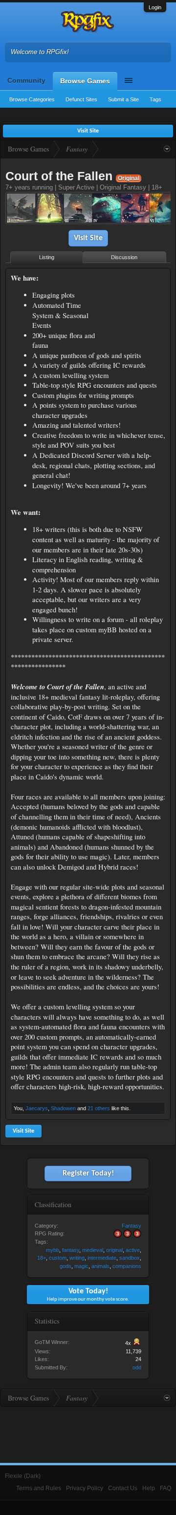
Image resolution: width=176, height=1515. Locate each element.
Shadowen (63, 1108)
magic (81, 1266)
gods (65, 1266)
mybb (52, 1250)
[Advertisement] (134, 303)
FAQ (165, 1488)
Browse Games (85, 81)
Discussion (124, 257)
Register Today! (88, 1173)
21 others (99, 1108)
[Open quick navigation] (167, 149)
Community (26, 80)
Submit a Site (123, 99)
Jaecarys (36, 1108)
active (133, 1250)
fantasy (70, 1250)
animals (100, 1266)
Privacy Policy (84, 1488)
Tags (155, 99)
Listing (46, 257)
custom (57, 1258)
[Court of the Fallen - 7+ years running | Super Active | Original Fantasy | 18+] (88, 209)
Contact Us (122, 1488)
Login (155, 7)
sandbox (129, 1258)
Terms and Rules (38, 1488)
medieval (92, 1250)
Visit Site (88, 238)
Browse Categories (32, 99)
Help (148, 1488)
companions (126, 1266)
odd (136, 1367)
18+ (41, 1258)
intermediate (102, 1258)
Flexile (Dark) (23, 1476)
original (114, 1250)
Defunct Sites (81, 99)
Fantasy (131, 1226)
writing (77, 1258)
